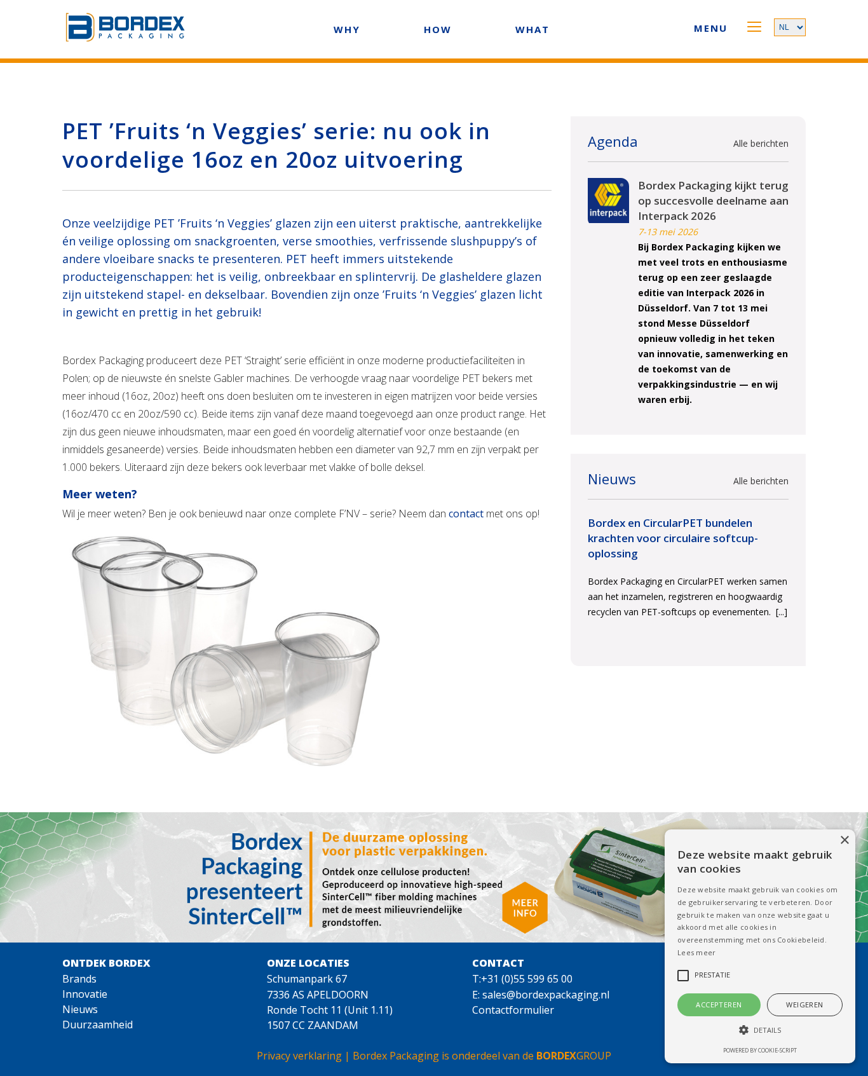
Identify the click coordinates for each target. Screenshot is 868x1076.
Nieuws (80, 1009)
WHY (347, 29)
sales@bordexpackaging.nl (545, 995)
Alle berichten (761, 143)
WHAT (532, 29)
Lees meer (696, 952)
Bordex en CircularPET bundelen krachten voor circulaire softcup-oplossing (673, 538)
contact (466, 514)
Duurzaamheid (97, 1025)
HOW (438, 29)
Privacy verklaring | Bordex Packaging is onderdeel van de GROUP (434, 1056)
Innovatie (84, 994)
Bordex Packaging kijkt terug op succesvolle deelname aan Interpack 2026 (713, 200)
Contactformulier (513, 1010)
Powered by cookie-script (760, 1050)
